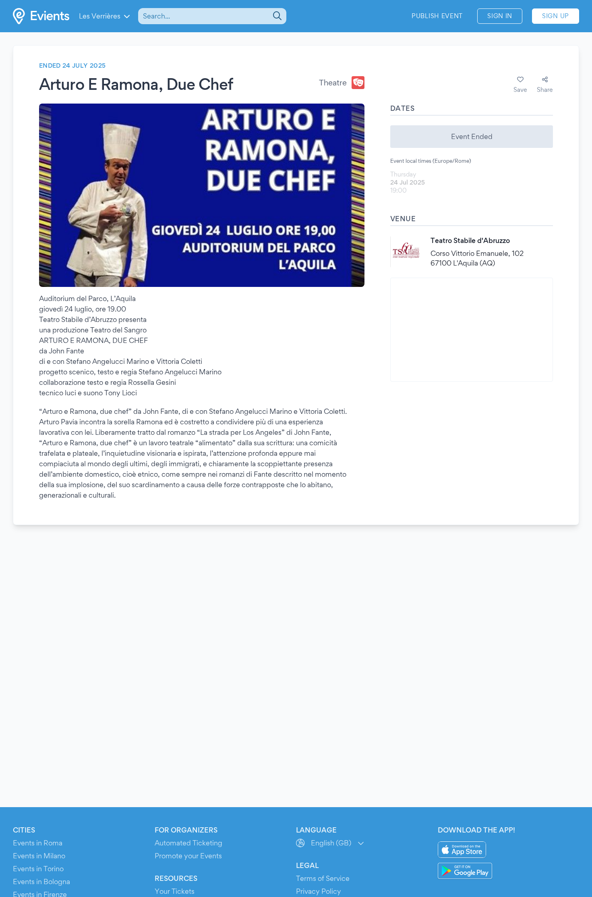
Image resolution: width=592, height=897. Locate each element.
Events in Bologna (41, 881)
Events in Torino (38, 868)
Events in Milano (39, 855)
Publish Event (437, 16)
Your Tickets (175, 891)
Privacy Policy (318, 891)
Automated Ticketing (188, 843)
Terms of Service (323, 878)
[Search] (276, 16)
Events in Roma (37, 843)
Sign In (499, 16)
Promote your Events (188, 855)
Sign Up (555, 16)
